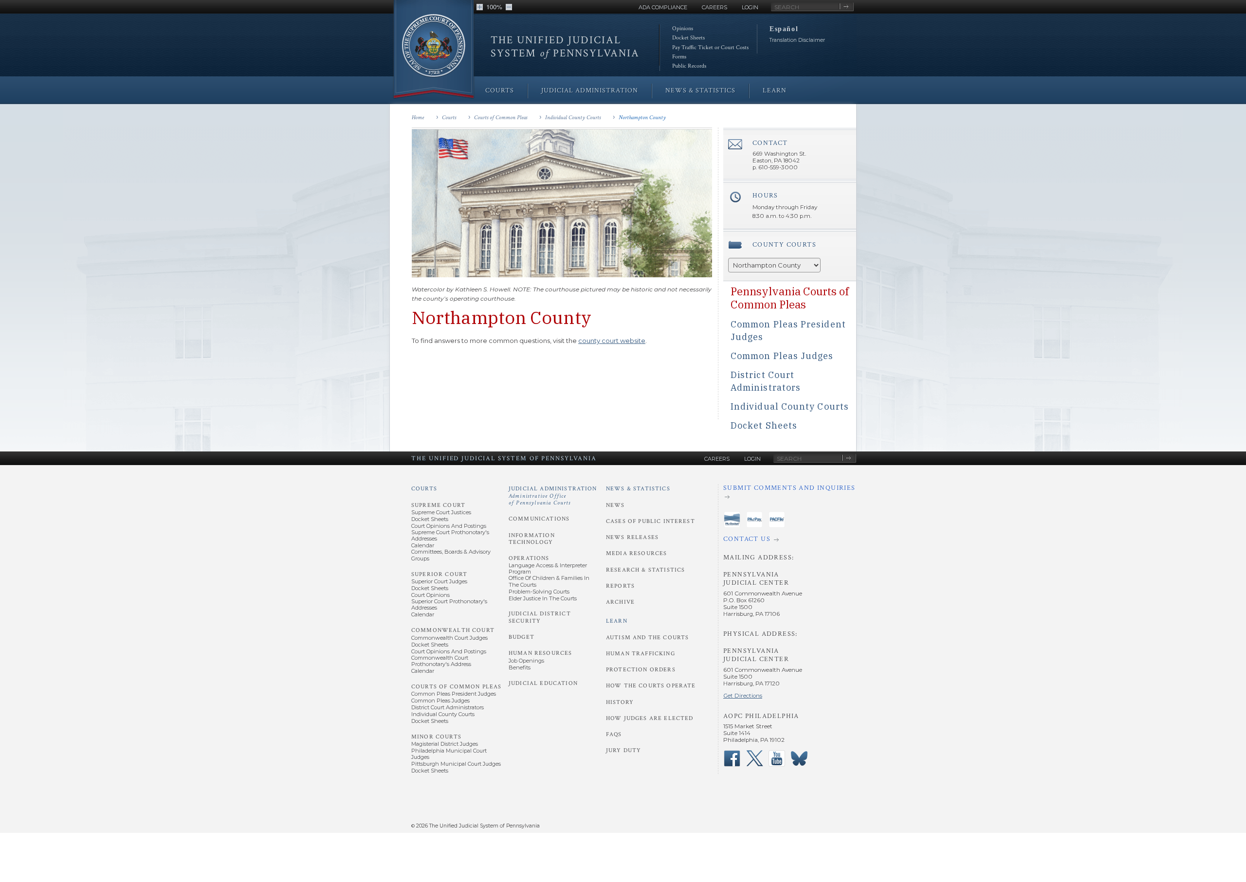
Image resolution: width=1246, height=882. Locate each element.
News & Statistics (638, 488)
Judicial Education (543, 683)
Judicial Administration (553, 495)
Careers (714, 7)
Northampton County (642, 117)
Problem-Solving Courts (539, 591)
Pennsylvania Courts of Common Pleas (790, 297)
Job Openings (526, 660)
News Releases (632, 537)
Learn (616, 621)
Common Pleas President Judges (453, 693)
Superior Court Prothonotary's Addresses (449, 604)
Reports (620, 586)
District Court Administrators (447, 707)
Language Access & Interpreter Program (548, 568)
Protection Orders (641, 669)
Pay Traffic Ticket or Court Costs (710, 47)
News (615, 505)
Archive (620, 602)
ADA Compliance (663, 7)
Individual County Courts (573, 117)
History (620, 702)
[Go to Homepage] (434, 50)
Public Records (689, 66)
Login (750, 7)
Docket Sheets (688, 37)
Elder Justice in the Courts (543, 598)
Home (418, 117)
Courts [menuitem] (499, 90)
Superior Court (439, 574)
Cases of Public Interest (650, 521)
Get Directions (742, 695)
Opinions (682, 28)
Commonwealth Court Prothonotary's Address (441, 660)
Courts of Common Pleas (500, 117)
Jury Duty (623, 750)
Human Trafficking (640, 653)
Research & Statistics (645, 570)
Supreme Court (438, 505)
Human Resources (540, 653)
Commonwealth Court (453, 630)
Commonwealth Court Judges (449, 637)
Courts (449, 117)
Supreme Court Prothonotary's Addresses (450, 535)
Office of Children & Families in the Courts (549, 581)
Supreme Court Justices (441, 512)
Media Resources (636, 553)
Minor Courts (436, 736)
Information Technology (532, 539)
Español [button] (784, 29)
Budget (521, 637)
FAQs (614, 734)
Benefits (520, 667)
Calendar (422, 545)
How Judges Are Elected (649, 718)
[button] (479, 7)
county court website (611, 340)
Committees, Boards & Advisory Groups (451, 554)
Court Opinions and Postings (448, 525)
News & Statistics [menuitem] (700, 90)
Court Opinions (430, 595)
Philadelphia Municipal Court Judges (449, 753)
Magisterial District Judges (444, 743)
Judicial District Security (540, 617)
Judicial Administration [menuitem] (589, 90)
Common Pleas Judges (782, 355)
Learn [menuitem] (775, 90)
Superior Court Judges (439, 581)
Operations (529, 558)
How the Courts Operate (651, 685)
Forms (679, 56)
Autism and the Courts (647, 637)
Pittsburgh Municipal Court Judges (456, 763)
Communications (539, 518)
